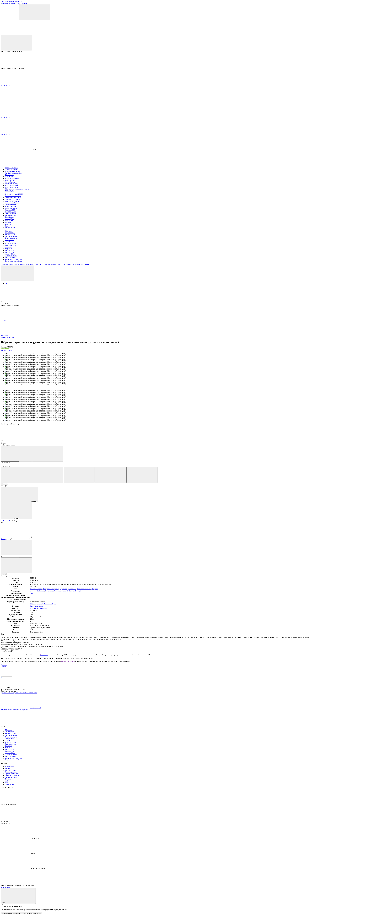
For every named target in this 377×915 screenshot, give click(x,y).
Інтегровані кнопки (36, 606)
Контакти (73, 264)
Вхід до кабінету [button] (10, 766)
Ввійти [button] (3, 539)
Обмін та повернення (50, 264)
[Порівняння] (16, 43)
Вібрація (33, 604)
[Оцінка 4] (110, 475)
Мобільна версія (35, 708)
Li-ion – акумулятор (40, 608)
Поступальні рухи (50, 604)
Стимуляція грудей (75, 591)
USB (31, 608)
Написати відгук (6, 350)
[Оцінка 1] (16, 475)
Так (31, 593)
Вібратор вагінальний (84, 589)
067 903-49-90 (5, 85)
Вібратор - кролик (36, 589)
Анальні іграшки (10, 234)
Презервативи (9, 252)
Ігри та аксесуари (10, 257)
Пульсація (40, 604)
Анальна (33, 591)
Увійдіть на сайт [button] (6, 520)
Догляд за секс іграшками (13, 259)
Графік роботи (84, 264)
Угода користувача (63, 264)
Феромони (8, 247)
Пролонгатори (9, 250)
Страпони (8, 241)
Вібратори (8, 231)
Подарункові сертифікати (13, 261)
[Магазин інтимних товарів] (6, 686)
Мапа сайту (8, 782)
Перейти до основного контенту (11, 1)
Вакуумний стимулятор (51, 589)
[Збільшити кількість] (16, 565)
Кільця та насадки (11, 238)
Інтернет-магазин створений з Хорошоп (14, 709)
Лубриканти (9, 248)
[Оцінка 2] (47, 475)
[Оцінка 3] (79, 475)
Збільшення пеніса (11, 236)
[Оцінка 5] (141, 475)
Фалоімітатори (10, 233)
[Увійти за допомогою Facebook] (16, 453)
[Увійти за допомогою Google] (47, 453)
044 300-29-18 (5, 134)
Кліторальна (49, 591)
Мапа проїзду (5, 887)
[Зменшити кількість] (16, 547)
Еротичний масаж (11, 256)
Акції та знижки (11, 264)
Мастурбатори (9, 240)
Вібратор (95, 589)
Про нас (3, 264)
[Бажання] (188, 60)
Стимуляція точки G (61, 591)
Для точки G (72, 589)
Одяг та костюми (10, 245)
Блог (77, 264)
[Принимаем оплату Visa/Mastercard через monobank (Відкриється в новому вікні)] (19, 693)
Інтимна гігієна (10, 254)
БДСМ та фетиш (10, 243)
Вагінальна (40, 591)
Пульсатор (63, 589)
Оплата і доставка (23, 264)
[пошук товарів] (34, 12)
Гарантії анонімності (36, 264)
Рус (6, 283)
